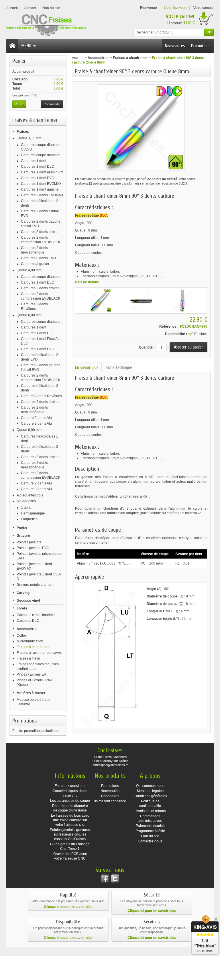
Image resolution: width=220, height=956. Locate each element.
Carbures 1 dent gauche (40, 189)
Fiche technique (119, 367)
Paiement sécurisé (150, 826)
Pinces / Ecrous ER (31, 674)
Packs (22, 528)
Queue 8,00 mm (29, 430)
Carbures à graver (35, 264)
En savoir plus (87, 367)
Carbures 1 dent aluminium (42, 172)
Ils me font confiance (110, 801)
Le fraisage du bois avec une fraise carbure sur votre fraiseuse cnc (70, 820)
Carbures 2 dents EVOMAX (42, 195)
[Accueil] (12, 45)
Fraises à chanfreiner (33, 647)
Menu (26, 45)
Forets (22, 608)
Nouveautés (175, 45)
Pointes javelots (29, 542)
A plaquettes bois (30, 495)
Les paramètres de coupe (70, 801)
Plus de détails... (88, 282)
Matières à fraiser (31, 693)
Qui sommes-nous (150, 786)
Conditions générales (150, 796)
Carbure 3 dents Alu (36, 423)
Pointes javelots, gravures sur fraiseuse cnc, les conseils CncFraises (70, 834)
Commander (52, 104)
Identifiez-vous (175, 8)
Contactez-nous (150, 841)
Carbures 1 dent (33, 161)
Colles (22, 636)
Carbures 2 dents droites (40, 232)
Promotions (201, 45)
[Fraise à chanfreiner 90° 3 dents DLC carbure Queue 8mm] (100, 300)
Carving (23, 593)
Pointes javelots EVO (33, 548)
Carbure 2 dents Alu (36, 418)
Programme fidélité (150, 831)
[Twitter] (115, 878)
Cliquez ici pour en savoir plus (68, 907)
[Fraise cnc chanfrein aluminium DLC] (182, 300)
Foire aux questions (70, 786)
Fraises (23, 132)
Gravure (23, 536)
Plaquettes (29, 519)
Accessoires (27, 629)
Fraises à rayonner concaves (39, 653)
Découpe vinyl (28, 601)
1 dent (26, 508)
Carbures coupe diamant (40, 155)
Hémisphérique (33, 513)
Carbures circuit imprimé (36, 615)
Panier (19, 61)
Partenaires (110, 796)
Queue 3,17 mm (29, 138)
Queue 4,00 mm (29, 270)
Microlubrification (30, 641)
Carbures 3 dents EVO (38, 258)
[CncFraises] (46, 25)
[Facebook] (105, 878)
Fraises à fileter (28, 658)
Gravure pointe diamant (35, 585)
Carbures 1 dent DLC (37, 167)
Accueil (77, 58)
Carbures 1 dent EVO (37, 178)
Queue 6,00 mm (29, 315)
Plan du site (150, 836)
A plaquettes (26, 501)
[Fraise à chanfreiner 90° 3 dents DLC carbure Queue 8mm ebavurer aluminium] (141, 300)
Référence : (168, 326)
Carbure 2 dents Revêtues (41, 396)
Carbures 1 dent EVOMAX (41, 184)
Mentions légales (150, 791)
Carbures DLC (28, 621)
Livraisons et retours (150, 811)
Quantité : (147, 347)
